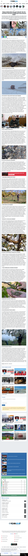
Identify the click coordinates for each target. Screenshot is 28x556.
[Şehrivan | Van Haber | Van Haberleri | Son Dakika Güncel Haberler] (14, 1)
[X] (12, 533)
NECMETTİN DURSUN (4, 38)
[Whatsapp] (17, 533)
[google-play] (14, 544)
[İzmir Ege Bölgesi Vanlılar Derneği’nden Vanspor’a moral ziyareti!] (8, 427)
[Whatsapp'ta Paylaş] (5, 37)
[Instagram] (13, 533)
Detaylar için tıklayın (14, 495)
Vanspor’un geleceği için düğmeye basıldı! (19, 375)
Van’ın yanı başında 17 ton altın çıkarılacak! (19, 384)
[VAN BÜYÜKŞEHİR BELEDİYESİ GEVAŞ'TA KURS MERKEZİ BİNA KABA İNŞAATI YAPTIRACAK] (8, 418)
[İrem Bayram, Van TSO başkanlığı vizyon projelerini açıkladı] (8, 389)
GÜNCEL (11, 3)
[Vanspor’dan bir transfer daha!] (8, 371)
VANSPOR (4, 3)
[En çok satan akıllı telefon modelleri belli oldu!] (20, 427)
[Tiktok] (16, 533)
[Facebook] (10, 533)
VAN (1, 3)
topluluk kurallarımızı (8, 407)
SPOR (14, 3)
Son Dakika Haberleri (4, 541)
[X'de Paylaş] (3, 37)
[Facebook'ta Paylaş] (2, 37)
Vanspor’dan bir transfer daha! (6, 375)
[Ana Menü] (1, 1)
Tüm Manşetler (17, 539)
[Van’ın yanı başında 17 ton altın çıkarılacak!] (20, 380)
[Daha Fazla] (6, 37)
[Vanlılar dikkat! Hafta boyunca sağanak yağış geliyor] (8, 380)
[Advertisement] (14, 447)
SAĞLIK (20, 3)
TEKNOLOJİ (23, 3)
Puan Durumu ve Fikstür (5, 539)
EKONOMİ (7, 3)
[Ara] (26, 1)
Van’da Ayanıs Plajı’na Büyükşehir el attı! (19, 393)
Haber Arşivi (16, 541)
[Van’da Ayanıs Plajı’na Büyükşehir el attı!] (20, 389)
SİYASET (17, 3)
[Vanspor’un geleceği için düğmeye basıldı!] (20, 371)
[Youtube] (14, 533)
